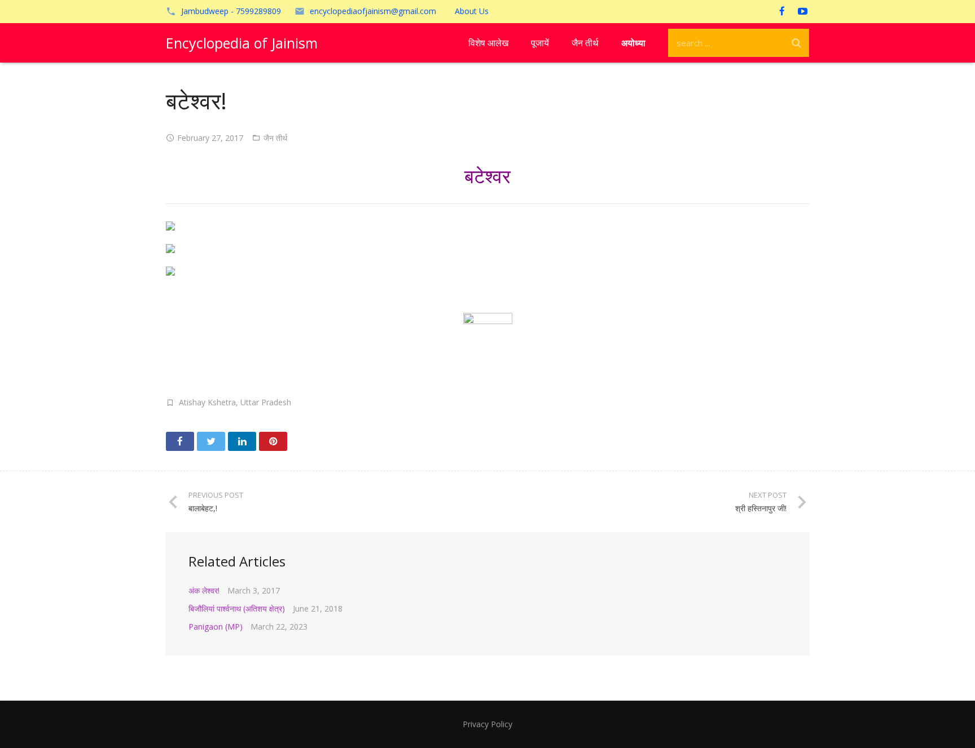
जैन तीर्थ (275, 137)
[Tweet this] (211, 441)
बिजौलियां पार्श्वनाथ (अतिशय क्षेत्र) (236, 608)
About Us (472, 11)
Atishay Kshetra (207, 402)
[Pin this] (273, 441)
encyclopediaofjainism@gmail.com (373, 11)
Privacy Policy (487, 724)
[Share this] (180, 441)
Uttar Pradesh (265, 402)
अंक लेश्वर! (203, 590)
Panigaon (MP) (215, 626)
